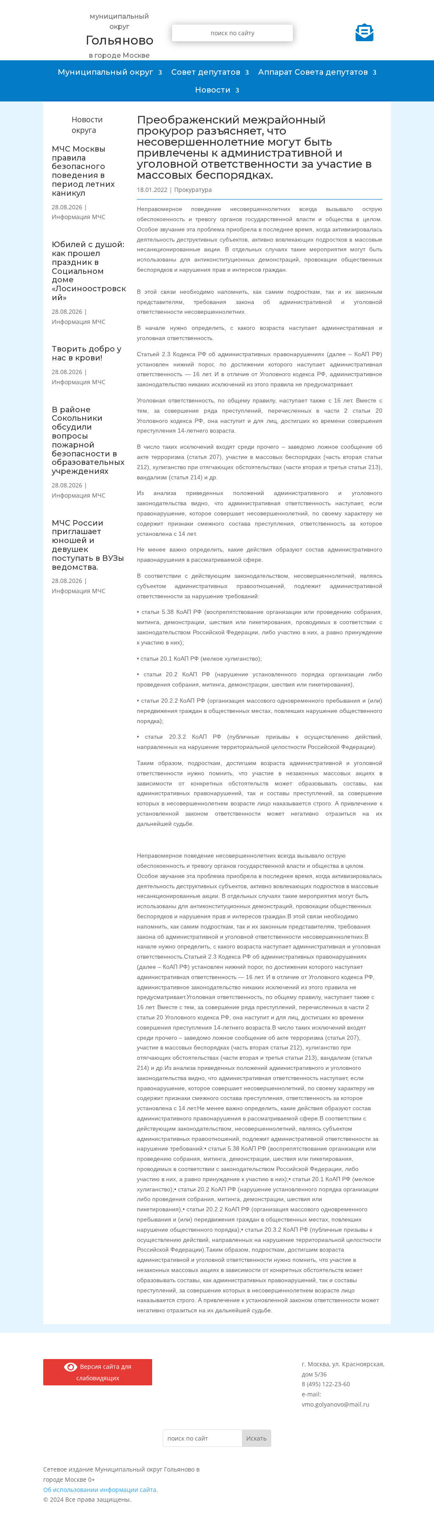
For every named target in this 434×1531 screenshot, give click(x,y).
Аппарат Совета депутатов (313, 72)
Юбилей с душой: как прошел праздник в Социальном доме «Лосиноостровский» (89, 271)
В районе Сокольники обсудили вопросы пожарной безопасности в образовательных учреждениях (88, 440)
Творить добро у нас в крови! (86, 353)
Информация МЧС (79, 217)
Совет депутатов (205, 72)
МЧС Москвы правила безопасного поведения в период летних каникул (83, 171)
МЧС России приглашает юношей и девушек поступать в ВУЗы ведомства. (88, 545)
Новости (213, 90)
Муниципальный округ (105, 72)
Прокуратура (193, 190)
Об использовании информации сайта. (100, 1490)
